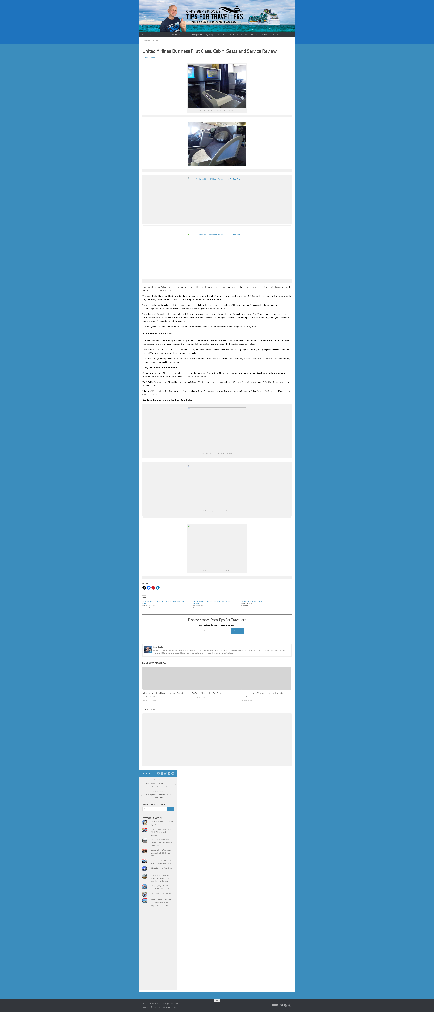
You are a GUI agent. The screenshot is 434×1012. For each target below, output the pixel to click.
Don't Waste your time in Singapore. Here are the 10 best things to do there (161, 878)
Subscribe (237, 631)
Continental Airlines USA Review (251, 601)
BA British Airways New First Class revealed (210, 693)
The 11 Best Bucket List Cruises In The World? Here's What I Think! (161, 842)
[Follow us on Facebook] (169, 773)
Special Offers (228, 34)
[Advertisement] (158, 954)
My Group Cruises (212, 34)
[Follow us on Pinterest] (172, 773)
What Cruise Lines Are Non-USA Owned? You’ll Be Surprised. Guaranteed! (161, 903)
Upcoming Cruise (195, 34)
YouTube (165, 34)
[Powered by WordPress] (151, 1007)
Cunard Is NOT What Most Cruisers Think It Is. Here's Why (161, 853)
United (155, 41)
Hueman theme (171, 1007)
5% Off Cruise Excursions (247, 34)
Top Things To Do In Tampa (161, 893)
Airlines (146, 41)
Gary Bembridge (151, 57)
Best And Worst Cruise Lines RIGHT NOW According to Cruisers (161, 832)
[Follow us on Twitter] (165, 773)
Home (144, 34)
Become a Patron (178, 34)
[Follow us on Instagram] (161, 773)
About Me (154, 34)
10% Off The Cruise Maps (271, 34)
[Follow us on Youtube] (158, 773)
